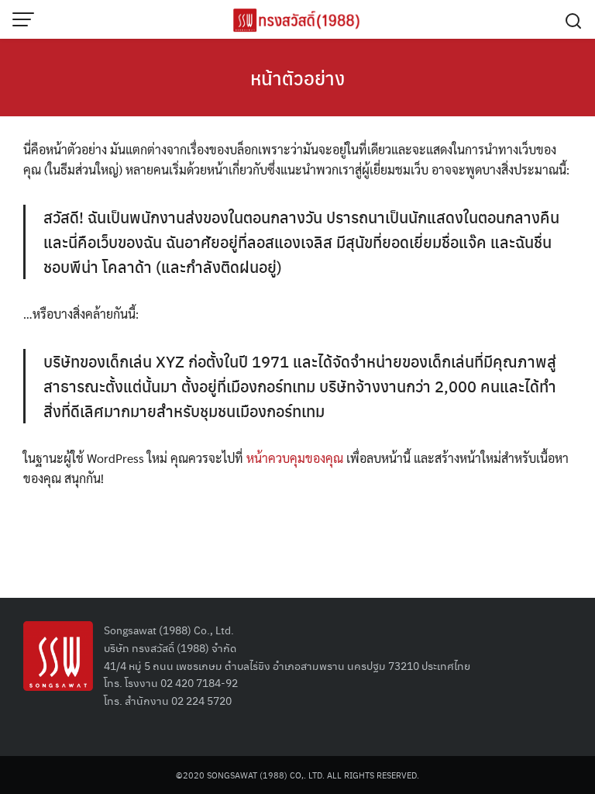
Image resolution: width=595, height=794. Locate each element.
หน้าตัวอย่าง (297, 77)
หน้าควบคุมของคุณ (294, 458)
